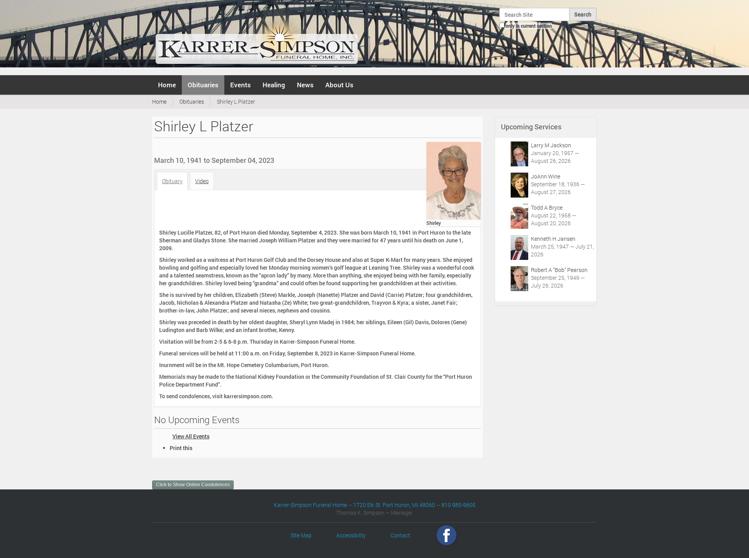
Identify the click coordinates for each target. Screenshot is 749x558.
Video (202, 181)
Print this (181, 448)
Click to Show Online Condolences (193, 484)
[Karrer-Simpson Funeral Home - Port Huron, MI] (256, 36)
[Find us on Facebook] (446, 535)
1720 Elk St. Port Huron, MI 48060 (394, 505)
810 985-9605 (459, 505)
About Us (339, 84)
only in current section (529, 26)
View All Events (190, 436)
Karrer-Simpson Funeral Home (310, 505)
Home (167, 84)
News (305, 84)
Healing (274, 84)
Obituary (172, 181)
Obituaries (203, 84)
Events (240, 84)
